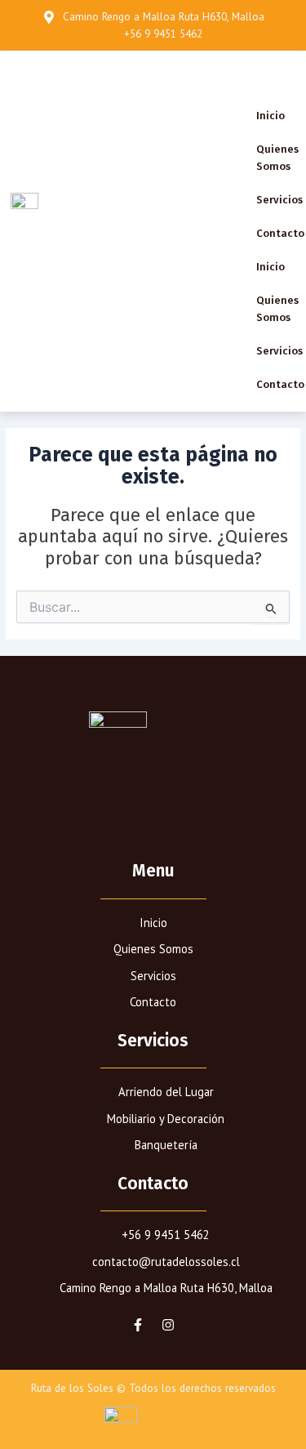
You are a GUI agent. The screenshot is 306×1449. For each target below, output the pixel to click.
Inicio (270, 115)
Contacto (280, 233)
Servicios (279, 200)
